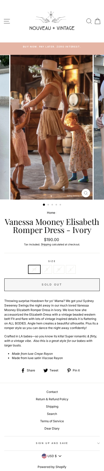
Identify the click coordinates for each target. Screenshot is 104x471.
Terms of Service (52, 421)
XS (34, 269)
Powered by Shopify (52, 467)
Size (52, 261)
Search (52, 414)
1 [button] (44, 205)
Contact (52, 392)
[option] (52, 127)
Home (51, 213)
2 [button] (48, 205)
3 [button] (52, 205)
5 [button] (61, 205)
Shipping (46, 244)
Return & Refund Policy (52, 399)
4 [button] (57, 205)
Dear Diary (52, 428)
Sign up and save (52, 443)
